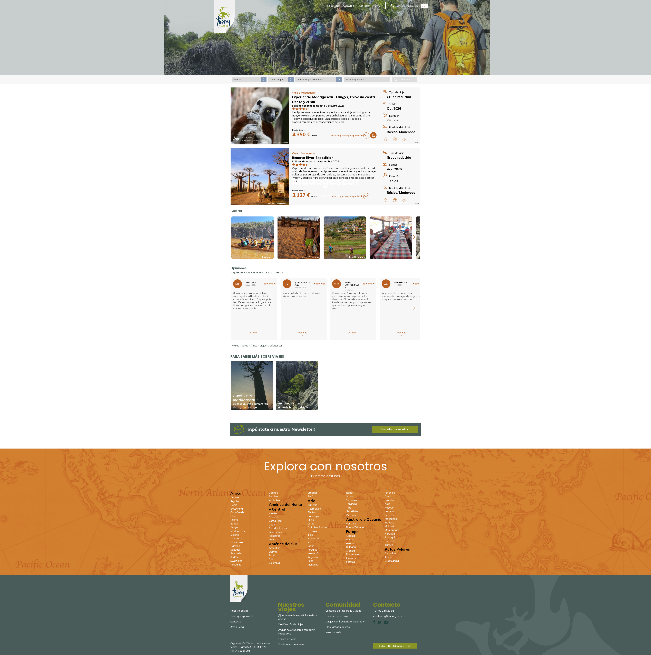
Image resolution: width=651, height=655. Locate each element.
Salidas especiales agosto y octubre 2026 (318, 105)
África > (255, 345)
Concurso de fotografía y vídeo (343, 610)
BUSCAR (405, 79)
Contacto (364, 5)
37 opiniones (333, 195)
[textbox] (367, 79)
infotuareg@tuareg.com (387, 616)
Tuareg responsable (242, 616)
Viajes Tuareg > (241, 345)
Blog (377, 5)
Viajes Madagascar (271, 345)
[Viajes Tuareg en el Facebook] (374, 623)
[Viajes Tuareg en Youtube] (386, 623)
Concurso (348, 5)
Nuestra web (333, 632)
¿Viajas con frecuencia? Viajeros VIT (346, 621)
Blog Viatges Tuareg (338, 627)
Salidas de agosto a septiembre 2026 (315, 161)
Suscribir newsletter (395, 429)
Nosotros (332, 5)
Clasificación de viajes (291, 624)
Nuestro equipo (239, 610)
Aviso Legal (237, 627)
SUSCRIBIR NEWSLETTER (395, 645)
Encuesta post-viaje (337, 616)
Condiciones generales (291, 644)
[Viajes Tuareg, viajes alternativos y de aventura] (224, 32)
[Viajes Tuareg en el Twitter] (380, 623)
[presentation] (414, 237)
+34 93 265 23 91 (383, 610)
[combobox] (367, 79)
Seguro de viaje (287, 639)
